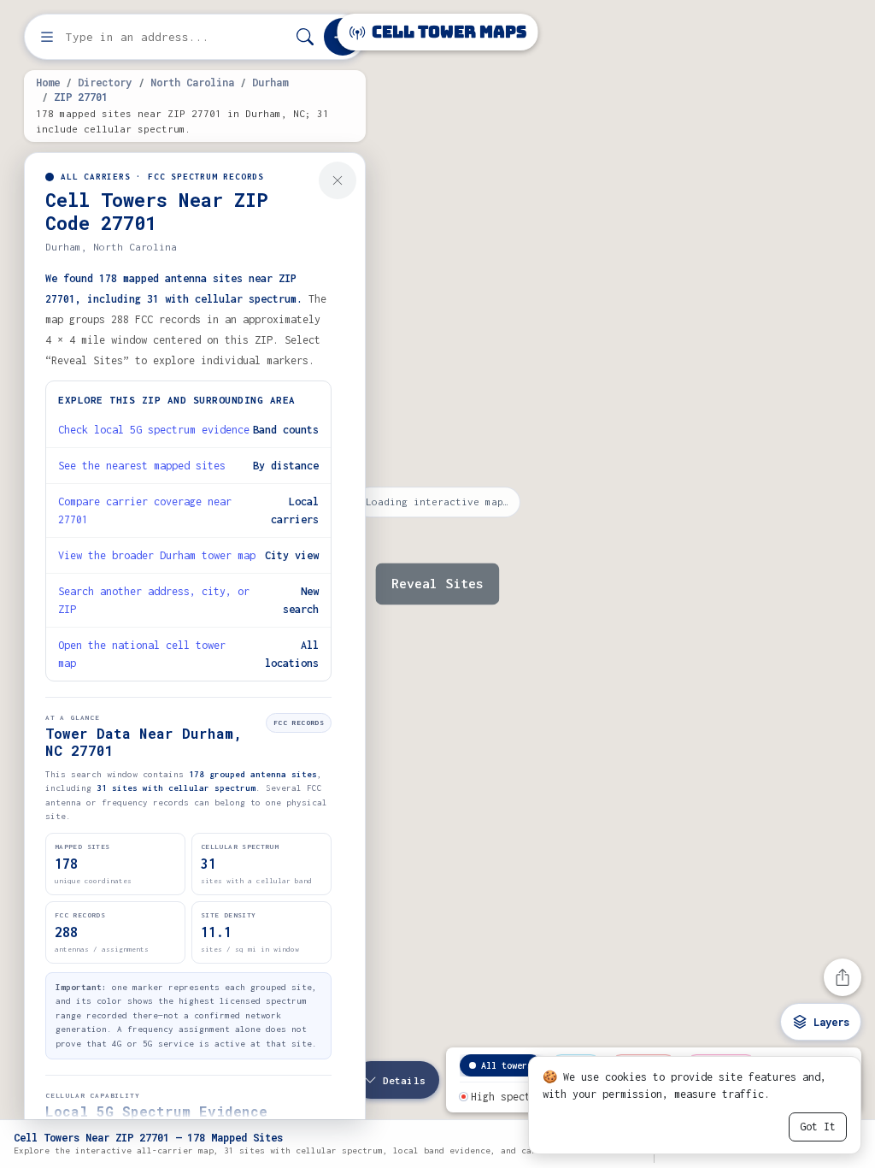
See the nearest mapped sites (142, 465)
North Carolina (192, 82)
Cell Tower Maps (447, 32)
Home (48, 82)
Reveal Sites (437, 584)
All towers (506, 1065)
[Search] (305, 37)
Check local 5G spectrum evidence (154, 429)
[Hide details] (337, 180)
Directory (105, 82)
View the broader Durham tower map (156, 555)
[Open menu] (47, 37)
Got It (818, 1126)
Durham (270, 82)
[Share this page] (842, 977)
